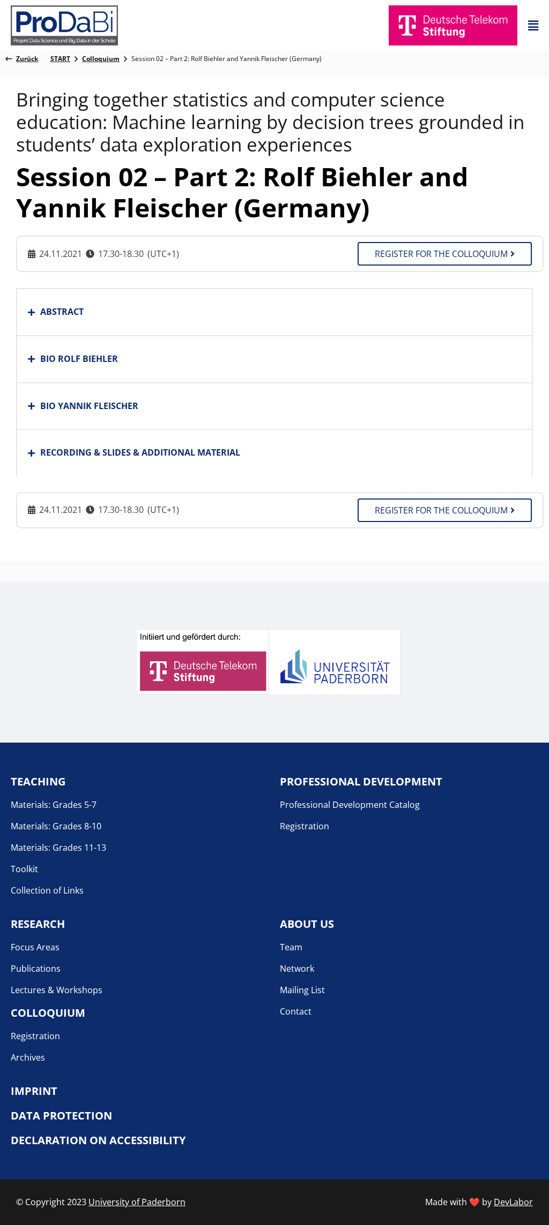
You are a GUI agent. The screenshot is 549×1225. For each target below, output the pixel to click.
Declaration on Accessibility (98, 1140)
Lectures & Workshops (56, 990)
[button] (533, 25)
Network (297, 968)
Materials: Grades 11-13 (58, 847)
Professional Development (361, 781)
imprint (34, 1091)
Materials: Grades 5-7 (54, 805)
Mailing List (302, 990)
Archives (28, 1057)
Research (38, 924)
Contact (295, 1011)
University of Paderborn (137, 1202)
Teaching (38, 781)
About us (307, 924)
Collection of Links (47, 890)
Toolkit (24, 869)
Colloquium (48, 1012)
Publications (36, 968)
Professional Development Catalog (350, 805)
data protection (61, 1115)
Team (291, 947)
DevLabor (513, 1202)
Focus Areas (35, 947)
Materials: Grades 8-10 (56, 826)
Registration (304, 826)
